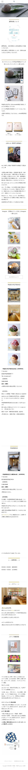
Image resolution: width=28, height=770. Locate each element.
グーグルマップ (6, 514)
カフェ (4, 608)
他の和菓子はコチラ (14, 277)
